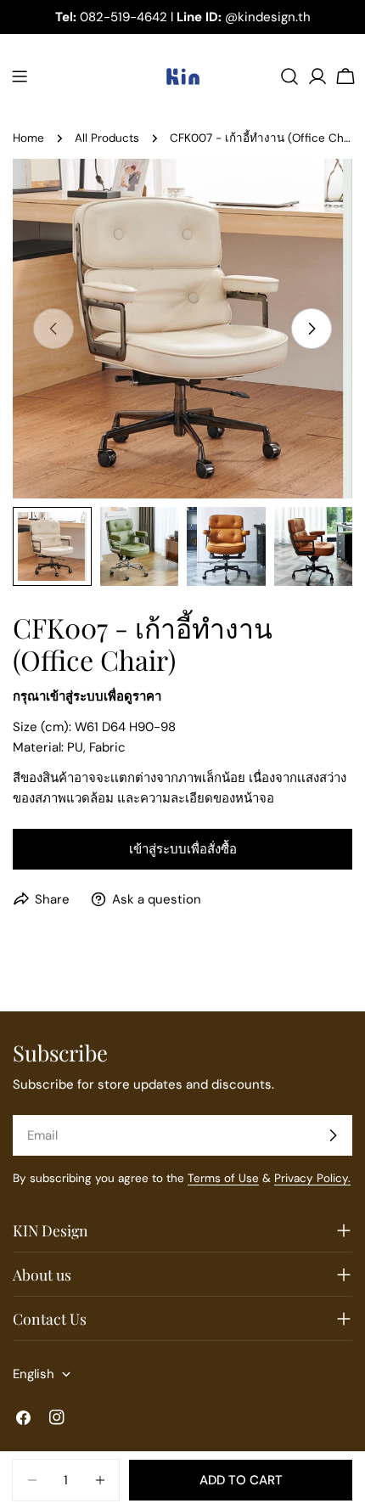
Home (28, 138)
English (33, 1373)
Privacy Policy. (312, 1178)
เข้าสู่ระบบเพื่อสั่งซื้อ (183, 849)
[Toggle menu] (19, 76)
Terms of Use (223, 1178)
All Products (107, 138)
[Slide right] (311, 328)
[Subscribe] (333, 1135)
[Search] (289, 76)
